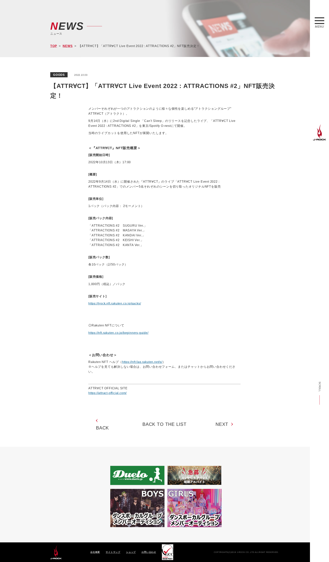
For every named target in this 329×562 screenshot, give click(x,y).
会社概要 (95, 552)
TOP (53, 46)
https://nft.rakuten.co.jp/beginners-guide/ (118, 332)
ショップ (131, 552)
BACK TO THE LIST (164, 424)
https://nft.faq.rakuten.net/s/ (142, 362)
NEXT (222, 424)
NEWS (68, 46)
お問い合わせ (148, 552)
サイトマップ (113, 552)
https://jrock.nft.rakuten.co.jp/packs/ (114, 303)
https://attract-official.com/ (107, 393)
